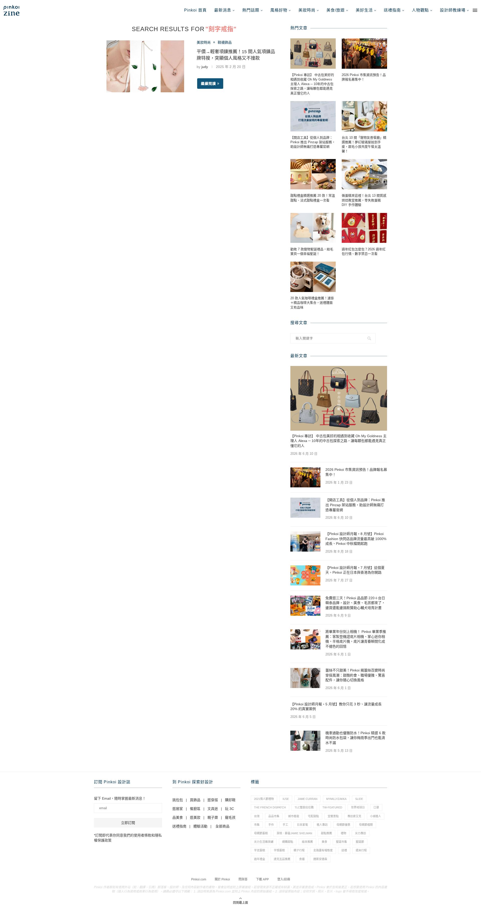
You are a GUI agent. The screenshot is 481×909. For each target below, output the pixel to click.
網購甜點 (287, 841)
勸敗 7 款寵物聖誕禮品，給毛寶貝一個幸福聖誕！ (311, 251)
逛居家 (177, 809)
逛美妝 (195, 817)
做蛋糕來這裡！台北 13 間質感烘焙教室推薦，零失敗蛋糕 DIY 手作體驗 (364, 200)
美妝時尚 (306, 10)
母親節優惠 (343, 824)
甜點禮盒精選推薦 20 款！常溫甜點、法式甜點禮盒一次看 (312, 198)
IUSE (286, 798)
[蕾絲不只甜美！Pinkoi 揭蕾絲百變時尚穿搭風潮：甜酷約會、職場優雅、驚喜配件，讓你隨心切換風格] (305, 678)
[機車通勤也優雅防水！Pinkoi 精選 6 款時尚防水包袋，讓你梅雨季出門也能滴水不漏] (305, 741)
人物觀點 (420, 10)
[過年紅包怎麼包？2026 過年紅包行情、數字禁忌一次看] (364, 228)
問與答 (243, 879)
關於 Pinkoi (222, 879)
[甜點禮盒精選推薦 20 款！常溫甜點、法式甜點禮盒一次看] (313, 174)
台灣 (257, 816)
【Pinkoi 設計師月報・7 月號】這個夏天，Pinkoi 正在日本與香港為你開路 (355, 570)
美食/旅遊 (335, 10)
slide (359, 798)
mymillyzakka (336, 798)
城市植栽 (293, 816)
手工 (285, 824)
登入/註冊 (283, 879)
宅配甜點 (313, 816)
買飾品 (195, 800)
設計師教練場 (452, 10)
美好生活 (364, 10)
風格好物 (278, 10)
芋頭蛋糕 (279, 850)
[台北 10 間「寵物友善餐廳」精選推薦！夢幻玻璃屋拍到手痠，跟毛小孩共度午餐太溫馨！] (364, 116)
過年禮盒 (259, 859)
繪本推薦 (307, 841)
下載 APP (262, 879)
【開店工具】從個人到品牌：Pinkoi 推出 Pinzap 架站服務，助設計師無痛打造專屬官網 (312, 142)
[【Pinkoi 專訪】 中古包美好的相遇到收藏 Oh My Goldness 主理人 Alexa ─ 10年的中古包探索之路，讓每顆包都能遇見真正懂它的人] (313, 53)
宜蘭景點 (333, 816)
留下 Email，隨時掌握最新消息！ (120, 798)
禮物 (343, 833)
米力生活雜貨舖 (263, 841)
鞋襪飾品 (225, 42)
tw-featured (332, 807)
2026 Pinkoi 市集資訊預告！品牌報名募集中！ (364, 77)
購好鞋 (230, 800)
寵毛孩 (230, 817)
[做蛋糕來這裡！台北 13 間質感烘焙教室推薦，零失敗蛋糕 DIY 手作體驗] (364, 174)
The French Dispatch (270, 807)
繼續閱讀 (208, 84)
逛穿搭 (212, 800)
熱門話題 (250, 10)
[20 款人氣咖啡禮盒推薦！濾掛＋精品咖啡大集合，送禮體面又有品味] (313, 277)
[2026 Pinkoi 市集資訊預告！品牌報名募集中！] (364, 53)
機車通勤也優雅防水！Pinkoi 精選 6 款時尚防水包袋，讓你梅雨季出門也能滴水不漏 (355, 738)
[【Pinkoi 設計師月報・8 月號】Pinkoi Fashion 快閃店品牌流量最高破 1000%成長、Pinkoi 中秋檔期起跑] (305, 542)
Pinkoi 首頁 (195, 10)
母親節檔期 (366, 824)
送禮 (344, 850)
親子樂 (212, 817)
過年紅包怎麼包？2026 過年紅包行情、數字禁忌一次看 (364, 251)
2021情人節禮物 (264, 798)
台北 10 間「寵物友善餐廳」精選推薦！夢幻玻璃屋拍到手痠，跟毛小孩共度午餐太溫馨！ (364, 144)
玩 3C (229, 809)
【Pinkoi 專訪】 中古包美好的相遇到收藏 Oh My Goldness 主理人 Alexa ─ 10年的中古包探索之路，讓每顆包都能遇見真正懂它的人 (312, 84)
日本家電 (302, 824)
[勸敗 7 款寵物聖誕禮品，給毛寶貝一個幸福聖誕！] (313, 228)
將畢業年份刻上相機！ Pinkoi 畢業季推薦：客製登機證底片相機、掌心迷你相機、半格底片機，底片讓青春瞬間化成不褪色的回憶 (355, 639)
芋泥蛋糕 (259, 850)
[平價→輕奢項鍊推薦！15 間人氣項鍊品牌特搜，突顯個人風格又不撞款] (145, 66)
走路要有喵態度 (323, 850)
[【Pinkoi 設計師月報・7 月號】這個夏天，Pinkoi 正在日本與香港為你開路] (305, 575)
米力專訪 (360, 833)
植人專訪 (322, 824)
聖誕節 (360, 841)
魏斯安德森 (320, 859)
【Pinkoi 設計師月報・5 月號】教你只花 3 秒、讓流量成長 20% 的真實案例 (336, 706)
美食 (324, 841)
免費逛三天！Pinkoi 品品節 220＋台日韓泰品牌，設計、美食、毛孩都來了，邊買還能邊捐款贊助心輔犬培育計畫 (355, 603)
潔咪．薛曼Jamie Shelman (294, 833)
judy (204, 67)
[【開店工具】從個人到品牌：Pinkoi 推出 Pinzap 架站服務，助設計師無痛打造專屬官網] (313, 116)
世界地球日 (358, 807)
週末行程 (361, 850)
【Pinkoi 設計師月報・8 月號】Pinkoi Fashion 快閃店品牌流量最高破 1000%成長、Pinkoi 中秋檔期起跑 (355, 539)
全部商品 (222, 826)
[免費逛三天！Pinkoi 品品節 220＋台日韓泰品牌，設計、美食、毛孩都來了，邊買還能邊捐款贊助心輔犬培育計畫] (305, 606)
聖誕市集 (341, 841)
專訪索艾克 (354, 816)
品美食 (177, 817)
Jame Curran (307, 798)
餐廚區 (195, 809)
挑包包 (177, 800)
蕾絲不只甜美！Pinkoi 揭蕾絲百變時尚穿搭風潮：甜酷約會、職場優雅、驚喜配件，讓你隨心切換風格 (355, 675)
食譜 (302, 859)
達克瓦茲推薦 (282, 859)
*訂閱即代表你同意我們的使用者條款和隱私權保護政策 (128, 837)
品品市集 (273, 816)
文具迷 (212, 809)
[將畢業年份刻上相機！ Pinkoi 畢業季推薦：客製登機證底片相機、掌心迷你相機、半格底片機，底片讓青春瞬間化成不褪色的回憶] (305, 639)
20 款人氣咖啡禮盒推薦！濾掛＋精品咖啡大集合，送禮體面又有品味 (312, 302)
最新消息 (222, 10)
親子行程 (299, 850)
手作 (271, 824)
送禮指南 (392, 10)
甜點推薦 (326, 833)
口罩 (376, 807)
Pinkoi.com (198, 879)
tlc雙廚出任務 (304, 807)
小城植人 (375, 816)
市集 (257, 824)
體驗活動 (200, 826)
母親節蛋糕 (261, 833)
